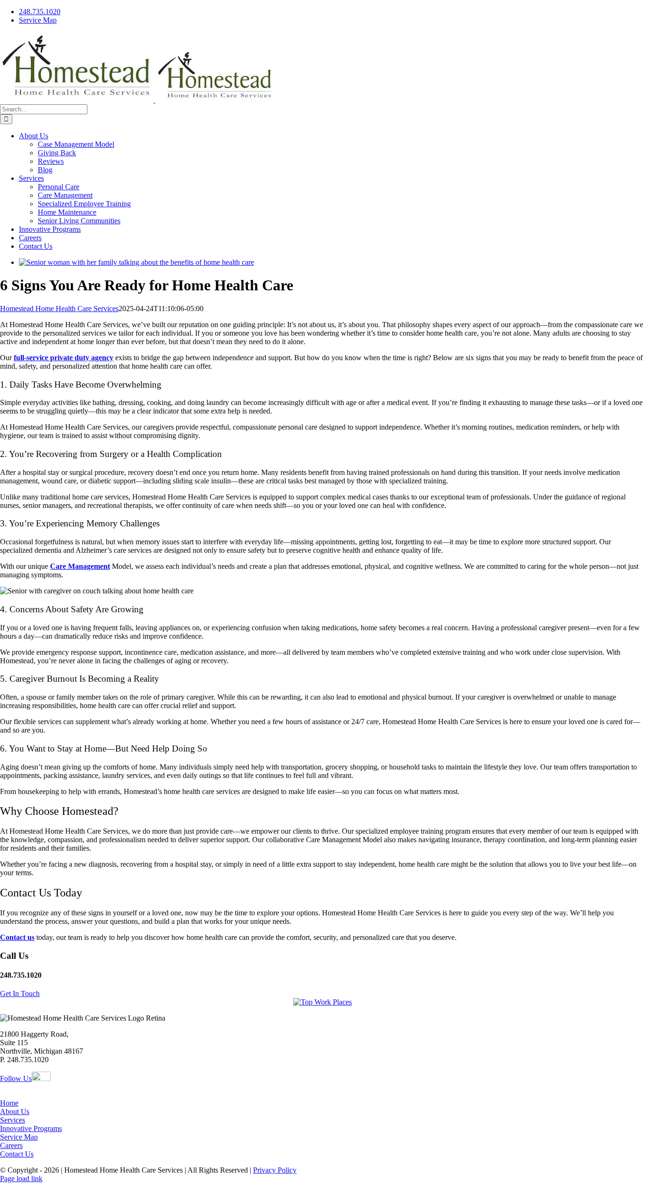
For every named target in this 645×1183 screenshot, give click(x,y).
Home (9, 1103)
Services (12, 1120)
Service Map (19, 1137)
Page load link (21, 1179)
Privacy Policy (275, 1170)
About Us (14, 1111)
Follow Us (16, 1078)
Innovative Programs (31, 1128)
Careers (11, 1145)
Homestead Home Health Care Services (59, 308)
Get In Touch (20, 993)
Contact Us (17, 1154)
